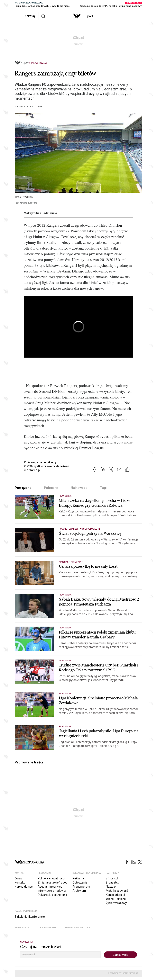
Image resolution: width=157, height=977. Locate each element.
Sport (26, 63)
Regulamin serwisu (50, 886)
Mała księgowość (117, 890)
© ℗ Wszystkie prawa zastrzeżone (46, 466)
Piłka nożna (39, 63)
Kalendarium (48, 927)
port (89, 16)
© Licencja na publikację (40, 462)
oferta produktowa (77, 927)
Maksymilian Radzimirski (41, 213)
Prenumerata (81, 886)
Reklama (78, 878)
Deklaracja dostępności (52, 894)
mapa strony (23, 927)
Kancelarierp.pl (115, 894)
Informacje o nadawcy (52, 890)
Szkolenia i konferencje (30, 916)
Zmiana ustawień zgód (52, 882)
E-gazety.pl (113, 882)
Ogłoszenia (80, 882)
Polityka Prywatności (51, 878)
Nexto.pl (111, 886)
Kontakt (20, 882)
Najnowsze (79, 488)
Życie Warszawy (116, 903)
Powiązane (23, 488)
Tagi (103, 488)
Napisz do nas (24, 886)
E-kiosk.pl (112, 878)
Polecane (51, 488)
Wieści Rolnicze (116, 898)
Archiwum (79, 890)
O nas (18, 878)
